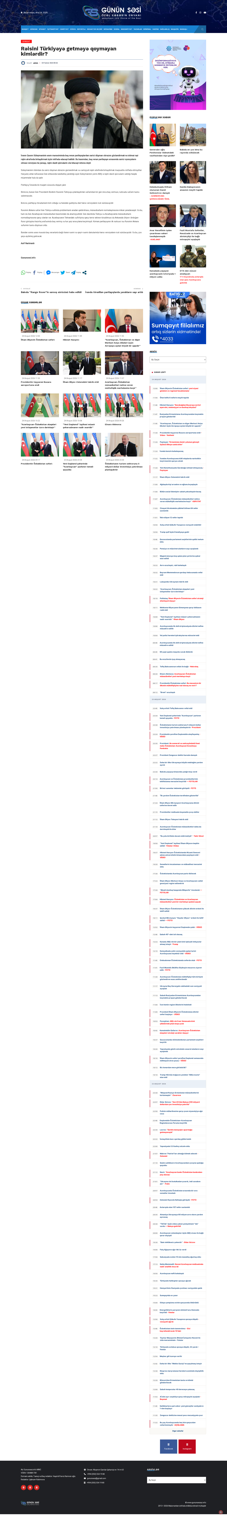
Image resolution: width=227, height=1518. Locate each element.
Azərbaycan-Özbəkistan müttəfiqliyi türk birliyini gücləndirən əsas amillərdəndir (181, 978)
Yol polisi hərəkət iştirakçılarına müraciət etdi (179, 635)
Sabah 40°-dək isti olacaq (171, 934)
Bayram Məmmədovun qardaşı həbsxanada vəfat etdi (181, 573)
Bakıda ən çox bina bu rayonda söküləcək (191, 151)
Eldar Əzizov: (180, 1103)
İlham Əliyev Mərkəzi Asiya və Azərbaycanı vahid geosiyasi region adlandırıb (181, 882)
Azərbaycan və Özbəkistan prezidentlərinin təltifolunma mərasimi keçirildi (179, 780)
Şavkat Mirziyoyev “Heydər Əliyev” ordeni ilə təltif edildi (181, 919)
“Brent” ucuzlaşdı (167, 692)
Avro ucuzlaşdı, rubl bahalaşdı (173, 565)
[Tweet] (65, 272)
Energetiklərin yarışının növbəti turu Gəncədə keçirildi (179, 1311)
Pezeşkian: (177, 1022)
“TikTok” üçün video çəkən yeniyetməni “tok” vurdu (179, 1225)
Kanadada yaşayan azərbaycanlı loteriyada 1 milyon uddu (163, 274)
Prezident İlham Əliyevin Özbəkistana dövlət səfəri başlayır (179, 1013)
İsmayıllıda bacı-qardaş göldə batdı (175, 1139)
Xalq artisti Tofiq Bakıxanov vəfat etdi (176, 708)
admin (35, 63)
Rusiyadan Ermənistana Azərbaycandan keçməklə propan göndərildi (181, 415)
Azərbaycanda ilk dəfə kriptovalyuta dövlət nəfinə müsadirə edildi (181, 644)
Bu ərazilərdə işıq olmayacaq (172, 659)
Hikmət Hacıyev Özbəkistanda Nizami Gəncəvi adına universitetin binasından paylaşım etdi (180, 855)
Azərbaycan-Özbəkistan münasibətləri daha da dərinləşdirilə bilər (180, 828)
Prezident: (180, 745)
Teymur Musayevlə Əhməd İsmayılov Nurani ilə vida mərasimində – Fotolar (180, 1339)
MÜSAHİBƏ (108, 29)
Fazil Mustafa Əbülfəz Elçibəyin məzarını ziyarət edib (181, 969)
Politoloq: (181, 599)
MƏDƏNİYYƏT (126, 29)
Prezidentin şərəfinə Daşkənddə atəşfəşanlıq (180, 735)
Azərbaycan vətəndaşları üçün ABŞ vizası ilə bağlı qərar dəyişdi (182, 1234)
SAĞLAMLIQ (164, 29)
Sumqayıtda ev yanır (169, 1295)
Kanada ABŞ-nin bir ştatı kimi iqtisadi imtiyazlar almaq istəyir (181, 943)
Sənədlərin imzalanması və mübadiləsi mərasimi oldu (181, 865)
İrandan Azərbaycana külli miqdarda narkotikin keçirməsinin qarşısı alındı (180, 459)
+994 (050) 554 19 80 (96, 1474)
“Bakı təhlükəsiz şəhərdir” (177, 1242)
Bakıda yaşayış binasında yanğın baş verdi (178, 772)
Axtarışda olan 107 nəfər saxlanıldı (175, 1207)
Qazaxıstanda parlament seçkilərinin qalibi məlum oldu (181, 540)
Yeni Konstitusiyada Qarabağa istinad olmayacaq (182, 469)
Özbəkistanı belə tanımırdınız (175, 1329)
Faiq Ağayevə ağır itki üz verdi (173, 1250)
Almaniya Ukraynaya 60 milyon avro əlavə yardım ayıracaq (181, 1216)
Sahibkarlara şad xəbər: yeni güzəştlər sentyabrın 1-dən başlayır (181, 1407)
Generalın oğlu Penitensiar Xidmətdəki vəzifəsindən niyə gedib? (163, 152)
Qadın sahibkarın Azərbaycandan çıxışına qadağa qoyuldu (181, 1164)
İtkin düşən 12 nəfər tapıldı (171, 517)
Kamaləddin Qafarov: (180, 1031)
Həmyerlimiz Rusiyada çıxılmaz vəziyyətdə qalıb (181, 1288)
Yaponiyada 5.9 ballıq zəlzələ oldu (175, 1146)
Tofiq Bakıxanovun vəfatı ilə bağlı (179, 667)
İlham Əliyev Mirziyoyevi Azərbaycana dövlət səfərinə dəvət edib (179, 804)
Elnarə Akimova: (113, 424)
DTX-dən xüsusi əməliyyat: (191, 277)
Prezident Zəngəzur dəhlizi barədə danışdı (178, 755)
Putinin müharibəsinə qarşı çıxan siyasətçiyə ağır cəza (181, 1112)
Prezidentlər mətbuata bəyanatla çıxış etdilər (179, 812)
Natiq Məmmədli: (181, 1265)
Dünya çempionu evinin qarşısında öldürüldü (179, 1303)
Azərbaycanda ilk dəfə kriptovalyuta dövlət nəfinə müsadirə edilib (181, 627)
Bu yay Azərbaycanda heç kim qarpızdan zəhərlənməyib (177, 1423)
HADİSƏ (156, 29)
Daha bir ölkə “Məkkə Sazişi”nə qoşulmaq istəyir (181, 1364)
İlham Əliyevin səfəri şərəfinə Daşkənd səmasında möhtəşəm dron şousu (181, 1059)
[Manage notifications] (221, 1512)
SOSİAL (117, 29)
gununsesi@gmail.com (96, 1478)
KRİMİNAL (147, 29)
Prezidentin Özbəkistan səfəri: (36, 463)
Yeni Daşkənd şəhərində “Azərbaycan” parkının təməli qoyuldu (78, 466)
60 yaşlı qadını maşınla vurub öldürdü (176, 652)
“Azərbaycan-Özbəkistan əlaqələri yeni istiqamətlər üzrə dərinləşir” (177, 590)
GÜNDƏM (33, 29)
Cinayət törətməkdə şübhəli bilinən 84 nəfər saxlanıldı (179, 509)
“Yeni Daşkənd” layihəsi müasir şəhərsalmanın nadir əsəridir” (180, 618)
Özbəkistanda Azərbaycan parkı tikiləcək (178, 874)
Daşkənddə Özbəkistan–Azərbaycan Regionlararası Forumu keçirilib (176, 1121)
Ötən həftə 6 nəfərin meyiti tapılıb (174, 398)
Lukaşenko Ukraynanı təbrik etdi (174, 582)
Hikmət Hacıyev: (71, 340)
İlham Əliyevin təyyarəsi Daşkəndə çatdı (181, 927)
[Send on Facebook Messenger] (52, 272)
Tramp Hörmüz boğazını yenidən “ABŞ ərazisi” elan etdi (180, 1076)
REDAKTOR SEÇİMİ (94, 29)
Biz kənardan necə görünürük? (173, 1067)
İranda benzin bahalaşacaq (171, 451)
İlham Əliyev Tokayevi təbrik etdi (174, 819)
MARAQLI (183, 29)
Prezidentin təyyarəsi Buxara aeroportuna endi (181, 434)
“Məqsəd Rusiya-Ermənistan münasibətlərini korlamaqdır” (179, 1094)
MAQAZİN (175, 29)
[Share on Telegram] (76, 272)
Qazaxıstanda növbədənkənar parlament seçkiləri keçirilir (181, 1041)
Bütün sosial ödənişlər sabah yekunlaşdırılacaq (180, 492)
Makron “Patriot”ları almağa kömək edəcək (179, 1155)
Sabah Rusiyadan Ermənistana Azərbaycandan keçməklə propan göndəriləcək (180, 996)
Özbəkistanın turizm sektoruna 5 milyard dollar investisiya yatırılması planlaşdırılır (124, 466)
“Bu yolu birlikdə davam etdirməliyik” (182, 836)
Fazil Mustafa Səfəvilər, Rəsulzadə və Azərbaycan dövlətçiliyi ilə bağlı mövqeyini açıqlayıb (193, 235)
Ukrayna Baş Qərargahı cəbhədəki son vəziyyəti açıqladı (181, 987)
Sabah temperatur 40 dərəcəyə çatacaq (177, 1389)
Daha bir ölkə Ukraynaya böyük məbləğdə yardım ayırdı (181, 763)
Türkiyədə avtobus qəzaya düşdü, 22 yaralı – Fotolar (179, 1348)
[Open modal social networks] (84, 272)
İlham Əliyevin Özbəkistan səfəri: (38, 340)
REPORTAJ (81, 29)
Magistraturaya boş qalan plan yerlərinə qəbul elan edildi (180, 557)
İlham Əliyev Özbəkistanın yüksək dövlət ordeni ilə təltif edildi (182, 910)
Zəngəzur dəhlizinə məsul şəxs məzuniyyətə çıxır (181, 1415)
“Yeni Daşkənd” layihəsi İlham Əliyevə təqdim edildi (179, 844)
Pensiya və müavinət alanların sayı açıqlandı (179, 549)
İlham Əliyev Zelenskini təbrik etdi (81, 382)
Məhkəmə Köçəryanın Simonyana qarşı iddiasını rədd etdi (180, 608)
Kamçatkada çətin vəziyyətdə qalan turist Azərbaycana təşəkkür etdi (178, 952)
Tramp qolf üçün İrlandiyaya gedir (174, 532)
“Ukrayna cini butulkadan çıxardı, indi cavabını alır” (180, 1182)
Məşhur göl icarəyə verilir (171, 1356)
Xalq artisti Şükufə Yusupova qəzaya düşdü (179, 1320)
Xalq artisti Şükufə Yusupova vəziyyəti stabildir (180, 525)
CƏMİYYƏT (64, 29)
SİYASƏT (42, 29)
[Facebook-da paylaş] (37, 272)
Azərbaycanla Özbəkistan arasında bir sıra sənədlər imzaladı (178, 1192)
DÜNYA (73, 29)
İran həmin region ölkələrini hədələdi (176, 1005)
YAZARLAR (138, 29)
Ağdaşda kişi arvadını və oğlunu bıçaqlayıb (179, 484)
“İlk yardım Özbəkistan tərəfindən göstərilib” (179, 796)
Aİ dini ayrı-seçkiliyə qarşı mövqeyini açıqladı (180, 1398)
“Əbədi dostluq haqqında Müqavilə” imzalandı (181, 891)
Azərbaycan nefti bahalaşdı (172, 1273)
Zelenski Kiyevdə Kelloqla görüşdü (178, 1200)
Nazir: (181, 1173)
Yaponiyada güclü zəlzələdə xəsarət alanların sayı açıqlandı (182, 1050)
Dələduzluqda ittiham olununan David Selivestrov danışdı (161, 193)
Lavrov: (176, 1131)
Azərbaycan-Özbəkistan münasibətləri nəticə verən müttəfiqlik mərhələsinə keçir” (120, 385)
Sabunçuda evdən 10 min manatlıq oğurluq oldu (180, 1257)
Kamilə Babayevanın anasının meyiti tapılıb (191, 188)
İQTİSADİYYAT (53, 29)
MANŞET (25, 29)
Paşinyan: (179, 443)
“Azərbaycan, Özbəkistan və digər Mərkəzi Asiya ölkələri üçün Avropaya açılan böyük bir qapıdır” (123, 343)
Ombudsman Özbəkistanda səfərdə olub (181, 960)
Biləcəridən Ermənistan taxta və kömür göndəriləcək (176, 1381)
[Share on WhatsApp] (26, 272)
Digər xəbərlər (177, 1431)
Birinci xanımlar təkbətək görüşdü (178, 788)
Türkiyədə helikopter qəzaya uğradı (175, 1281)
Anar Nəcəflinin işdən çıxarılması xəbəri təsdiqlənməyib (161, 235)
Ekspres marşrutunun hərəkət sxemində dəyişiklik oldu (182, 1372)
